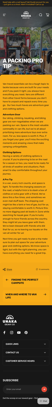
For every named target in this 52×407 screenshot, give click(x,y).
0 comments (44, 269)
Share (9, 269)
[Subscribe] (44, 389)
